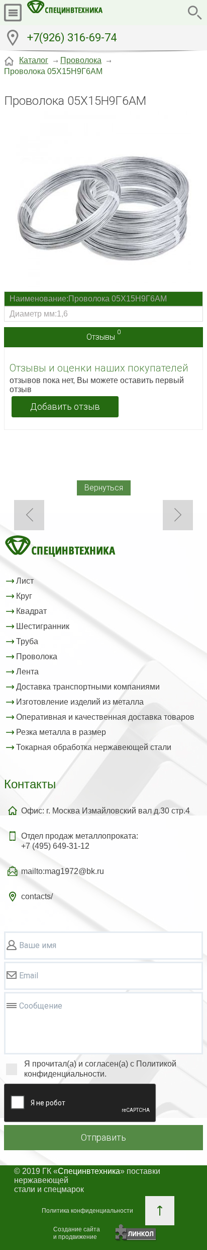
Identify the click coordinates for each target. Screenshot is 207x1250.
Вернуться (103, 487)
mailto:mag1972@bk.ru (62, 871)
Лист (25, 581)
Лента (27, 671)
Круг (24, 596)
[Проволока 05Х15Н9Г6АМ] (103, 200)
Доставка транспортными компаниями (88, 686)
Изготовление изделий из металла (80, 702)
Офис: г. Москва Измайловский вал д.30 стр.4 (105, 810)
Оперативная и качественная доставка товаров (105, 717)
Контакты (30, 784)
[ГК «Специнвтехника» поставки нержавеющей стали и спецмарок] (64, 12)
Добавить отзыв (65, 406)
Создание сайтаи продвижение (76, 1233)
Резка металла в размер (61, 732)
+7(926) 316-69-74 (72, 37)
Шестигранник (42, 626)
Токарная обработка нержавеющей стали (93, 747)
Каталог (33, 60)
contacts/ (37, 896)
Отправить (103, 1137)
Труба (27, 641)
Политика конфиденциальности (87, 1210)
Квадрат (31, 611)
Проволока (80, 60)
